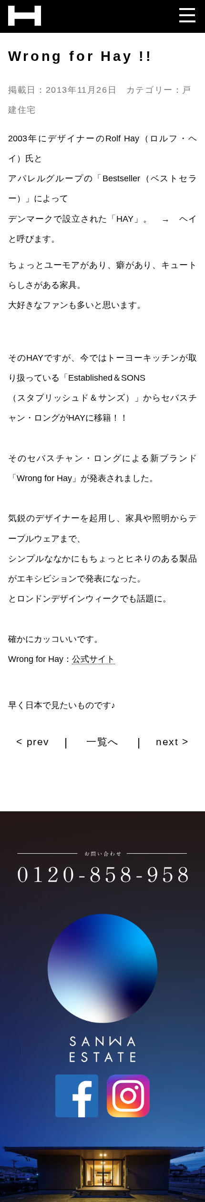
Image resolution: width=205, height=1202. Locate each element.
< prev (34, 742)
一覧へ (102, 742)
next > (170, 742)
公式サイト (93, 659)
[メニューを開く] (187, 11)
